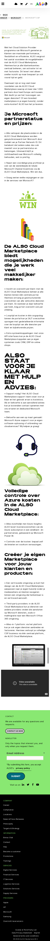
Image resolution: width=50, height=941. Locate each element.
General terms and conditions (26, 936)
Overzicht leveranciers (13, 921)
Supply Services (10, 893)
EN (31, 4)
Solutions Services (11, 889)
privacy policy (22, 768)
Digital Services (10, 870)
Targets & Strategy (11, 828)
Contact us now (15, 731)
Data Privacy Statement (22, 933)
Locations (7, 814)
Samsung (7, 917)
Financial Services (11, 875)
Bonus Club (8, 838)
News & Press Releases (13, 819)
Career (6, 805)
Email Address (15, 753)
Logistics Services (11, 884)
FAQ (5, 847)
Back (5, 15)
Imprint (37, 933)
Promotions (8, 856)
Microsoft (7, 912)
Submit (15, 776)
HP (4, 907)
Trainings (7, 861)
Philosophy (8, 824)
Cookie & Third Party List (26, 930)
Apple (5, 903)
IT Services (8, 879)
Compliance (8, 810)
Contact (6, 842)
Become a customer (12, 852)
